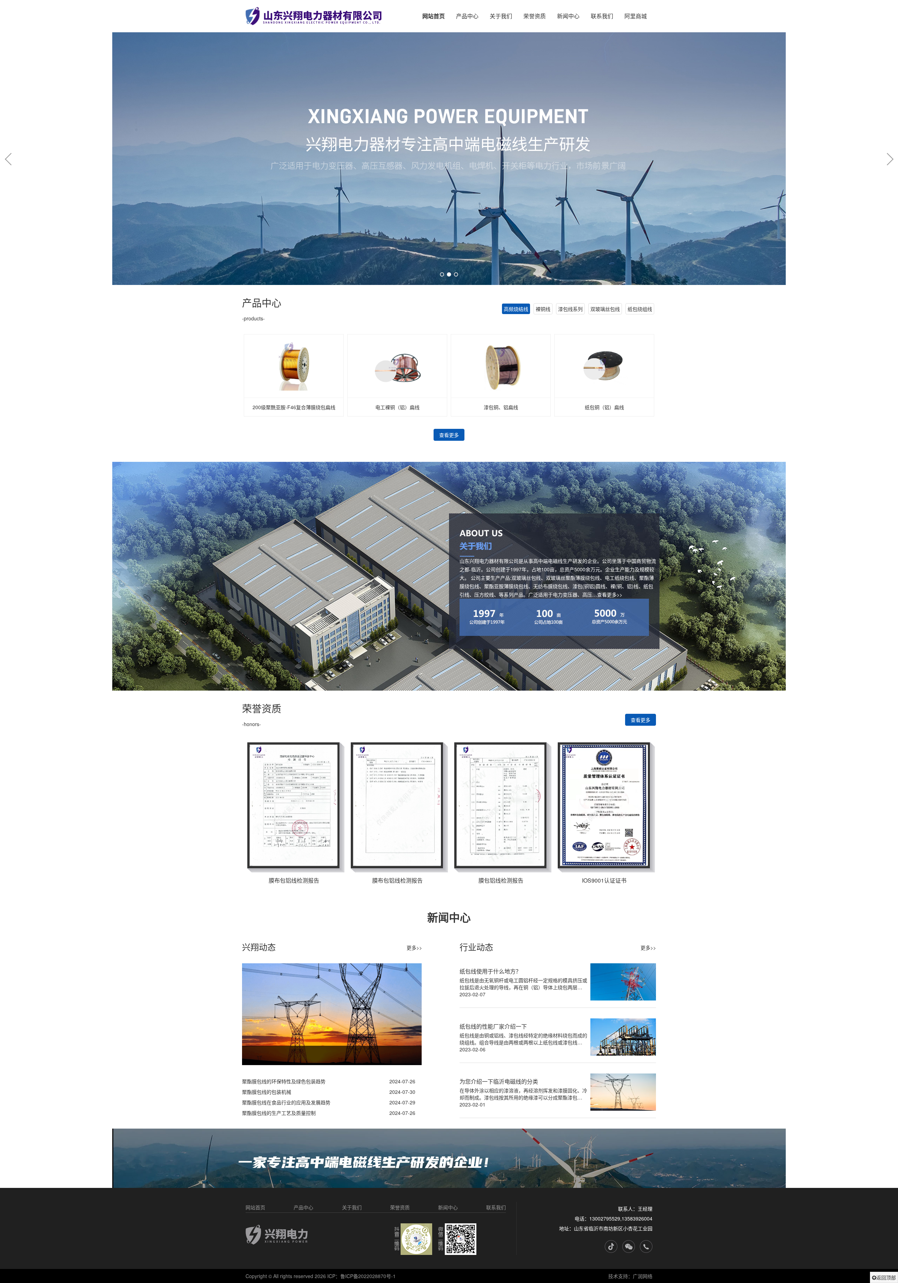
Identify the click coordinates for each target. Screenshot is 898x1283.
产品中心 (467, 16)
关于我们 (501, 16)
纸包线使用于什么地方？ (490, 971)
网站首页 (433, 16)
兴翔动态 (259, 946)
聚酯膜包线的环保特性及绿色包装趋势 (284, 1081)
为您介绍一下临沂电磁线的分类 (499, 1081)
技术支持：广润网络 (630, 1275)
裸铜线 (543, 308)
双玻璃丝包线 (605, 308)
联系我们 (602, 16)
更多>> (414, 947)
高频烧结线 (516, 308)
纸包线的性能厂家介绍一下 (493, 1026)
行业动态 (476, 946)
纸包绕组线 (640, 308)
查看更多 (449, 434)
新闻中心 (568, 16)
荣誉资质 (534, 16)
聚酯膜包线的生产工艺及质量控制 (279, 1112)
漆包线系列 (570, 308)
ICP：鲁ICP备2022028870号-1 (361, 1275)
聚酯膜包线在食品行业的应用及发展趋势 (286, 1102)
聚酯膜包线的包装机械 (266, 1091)
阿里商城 (635, 16)
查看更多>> (609, 594)
